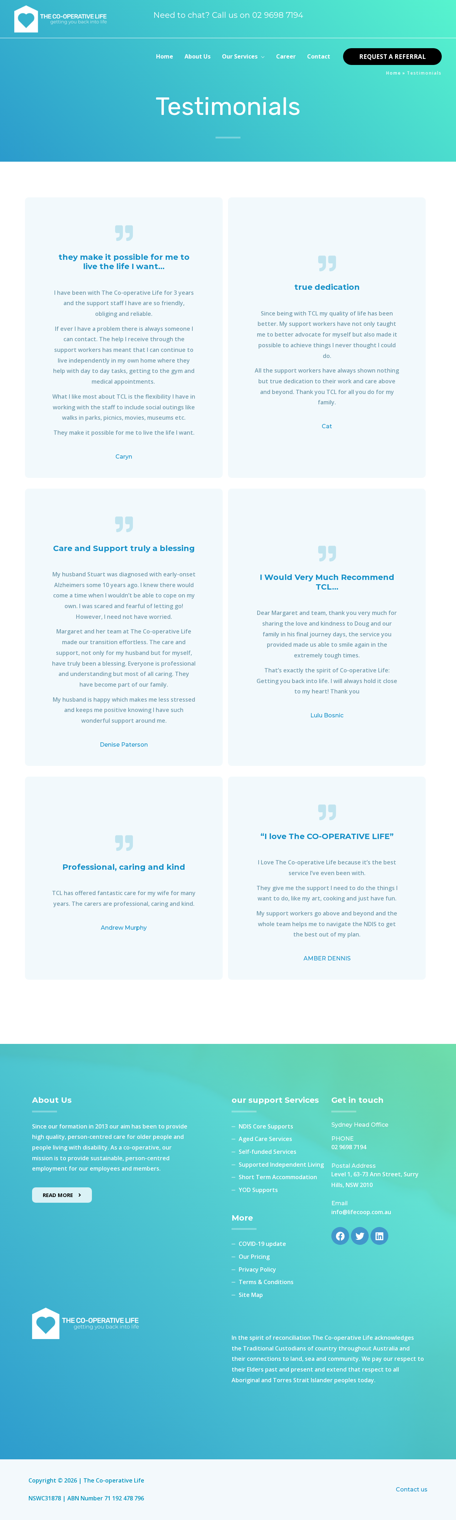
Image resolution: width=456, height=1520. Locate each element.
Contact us (412, 1489)
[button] (261, 56)
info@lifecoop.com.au (361, 1212)
